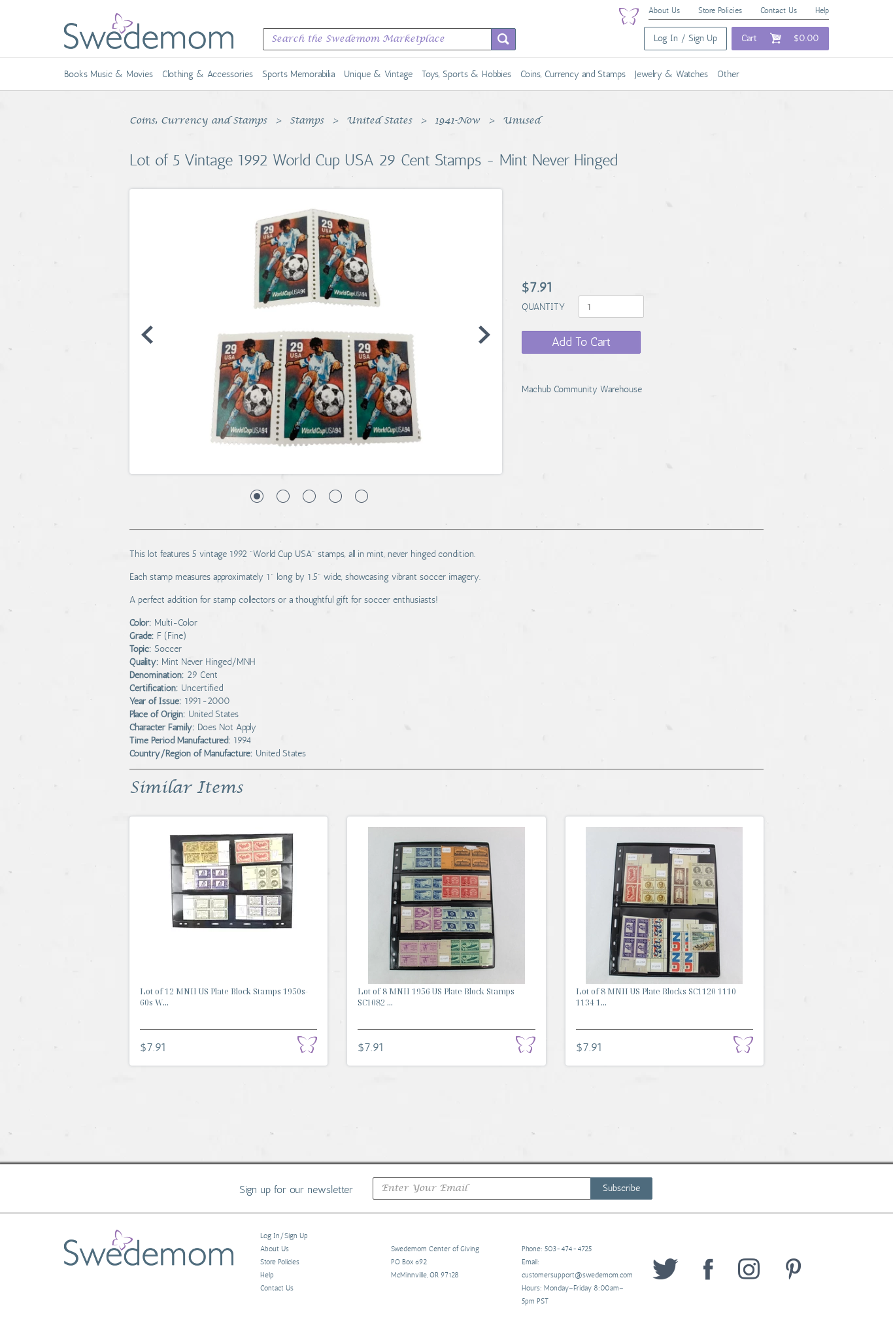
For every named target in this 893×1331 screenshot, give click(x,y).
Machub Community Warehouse (582, 389)
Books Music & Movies (108, 74)
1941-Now (457, 121)
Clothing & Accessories (207, 74)
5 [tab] (361, 496)
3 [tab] (309, 496)
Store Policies (720, 10)
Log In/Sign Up (284, 1236)
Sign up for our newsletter (296, 1189)
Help (822, 10)
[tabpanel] (316, 331)
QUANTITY (544, 306)
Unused (521, 121)
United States (379, 121)
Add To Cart (581, 342)
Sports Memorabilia (298, 74)
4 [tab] (335, 496)
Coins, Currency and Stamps (573, 74)
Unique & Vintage (378, 74)
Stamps (307, 121)
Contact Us (778, 10)
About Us (664, 10)
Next (484, 335)
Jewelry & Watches (671, 74)
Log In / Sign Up (685, 38)
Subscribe (621, 1188)
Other (728, 74)
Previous (147, 335)
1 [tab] (256, 496)
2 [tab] (283, 496)
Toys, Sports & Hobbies (466, 74)
